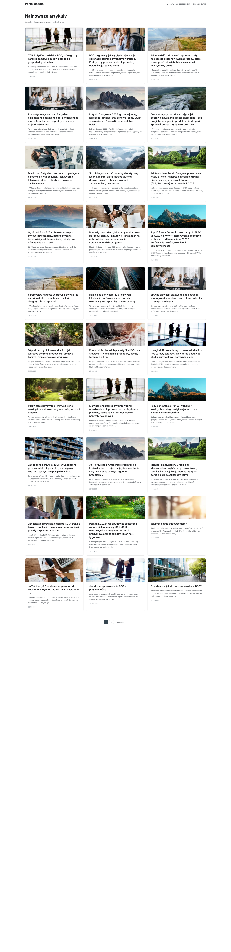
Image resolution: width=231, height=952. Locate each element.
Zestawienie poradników (178, 4)
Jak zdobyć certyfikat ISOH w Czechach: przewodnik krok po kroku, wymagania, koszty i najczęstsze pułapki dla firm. (52, 468)
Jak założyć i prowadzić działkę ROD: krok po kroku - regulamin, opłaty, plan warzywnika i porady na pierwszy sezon (54, 527)
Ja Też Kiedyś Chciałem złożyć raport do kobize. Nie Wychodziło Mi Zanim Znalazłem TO (53, 589)
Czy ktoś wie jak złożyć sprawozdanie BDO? (176, 586)
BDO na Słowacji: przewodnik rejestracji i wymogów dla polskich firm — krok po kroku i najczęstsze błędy (176, 298)
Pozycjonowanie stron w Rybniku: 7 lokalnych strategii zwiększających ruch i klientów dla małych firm (174, 409)
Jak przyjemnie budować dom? (169, 523)
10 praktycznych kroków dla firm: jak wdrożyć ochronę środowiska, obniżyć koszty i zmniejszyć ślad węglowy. (50, 353)
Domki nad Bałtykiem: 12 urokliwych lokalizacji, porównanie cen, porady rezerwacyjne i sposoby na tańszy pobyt (112, 298)
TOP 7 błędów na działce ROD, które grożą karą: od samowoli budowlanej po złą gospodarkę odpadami (52, 59)
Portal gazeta (34, 4)
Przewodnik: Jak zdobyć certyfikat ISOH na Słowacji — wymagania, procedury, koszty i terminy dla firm (114, 353)
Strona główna (199, 4)
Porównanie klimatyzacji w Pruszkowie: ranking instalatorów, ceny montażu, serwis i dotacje (54, 409)
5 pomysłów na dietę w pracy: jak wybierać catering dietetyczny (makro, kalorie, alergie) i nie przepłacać (53, 298)
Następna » (121, 622)
